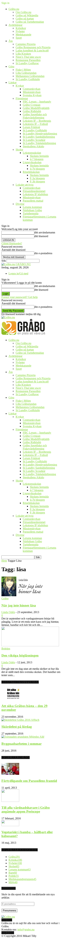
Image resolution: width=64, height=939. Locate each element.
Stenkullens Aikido (33, 146)
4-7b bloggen (37, 168)
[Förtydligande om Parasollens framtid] (10, 773)
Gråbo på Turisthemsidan (30, 21)
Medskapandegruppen (22, 879)
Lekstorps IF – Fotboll (35, 123)
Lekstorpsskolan (32, 152)
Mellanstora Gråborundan (30, 76)
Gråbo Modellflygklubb (36, 108)
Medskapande (23, 34)
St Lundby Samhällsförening (39, 136)
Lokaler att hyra (24, 184)
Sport (19, 37)
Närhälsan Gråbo (32, 210)
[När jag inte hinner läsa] (30, 595)
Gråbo (5, 598)
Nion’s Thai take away (28, 56)
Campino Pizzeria (26, 44)
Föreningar (22, 98)
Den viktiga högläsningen (20, 655)
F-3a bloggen (37, 178)
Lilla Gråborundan (26, 72)
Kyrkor (20, 85)
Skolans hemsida (39, 155)
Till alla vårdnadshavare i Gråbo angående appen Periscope (25, 809)
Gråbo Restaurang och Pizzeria (33, 47)
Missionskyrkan (32, 92)
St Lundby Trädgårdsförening (39, 143)
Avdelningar (15, 24)
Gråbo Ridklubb (32, 111)
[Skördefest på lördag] (20, 719)
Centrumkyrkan (31, 88)
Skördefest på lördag (16, 726)
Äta (11, 40)
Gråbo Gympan (31, 104)
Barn (13, 872)
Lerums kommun (32, 207)
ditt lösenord (41, 236)
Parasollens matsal (33, 200)
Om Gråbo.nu (23, 12)
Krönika (15, 859)
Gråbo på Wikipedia (27, 15)
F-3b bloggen (37, 181)
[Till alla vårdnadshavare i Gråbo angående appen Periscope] (10, 800)
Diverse (20, 203)
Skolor (19, 149)
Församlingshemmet (34, 191)
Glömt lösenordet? (11, 243)
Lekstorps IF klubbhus (35, 194)
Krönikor (21, 28)
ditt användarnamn (44, 232)
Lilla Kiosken (23, 53)
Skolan (14, 866)
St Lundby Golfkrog (27, 63)
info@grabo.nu (25, 929)
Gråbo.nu (14, 8)
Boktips (5, 648)
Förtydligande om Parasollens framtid (29, 781)
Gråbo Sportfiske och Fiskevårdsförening (35, 116)
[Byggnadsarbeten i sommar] (22, 736)
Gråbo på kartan (25, 18)
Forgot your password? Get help (19, 297)
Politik (14, 875)
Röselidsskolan (31, 171)
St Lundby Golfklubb (28, 79)
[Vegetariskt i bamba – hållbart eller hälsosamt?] (10, 825)
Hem (4, 560)
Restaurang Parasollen (28, 60)
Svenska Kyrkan (32, 95)
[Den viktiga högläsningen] (30, 645)
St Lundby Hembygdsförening (40, 133)
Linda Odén (8, 612)
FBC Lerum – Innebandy (37, 101)
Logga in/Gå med (18, 273)
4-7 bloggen (36, 159)
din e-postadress (43, 253)
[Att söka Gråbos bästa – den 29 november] (10, 698)
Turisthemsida (30, 213)
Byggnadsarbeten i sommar (21, 744)
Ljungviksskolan (32, 162)
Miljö (13, 882)
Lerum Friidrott (31, 127)
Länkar (13, 82)
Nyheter (20, 31)
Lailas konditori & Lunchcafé (32, 50)
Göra (11, 66)
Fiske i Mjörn (23, 69)
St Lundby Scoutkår (34, 139)
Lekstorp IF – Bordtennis (37, 120)
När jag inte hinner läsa (18, 605)
